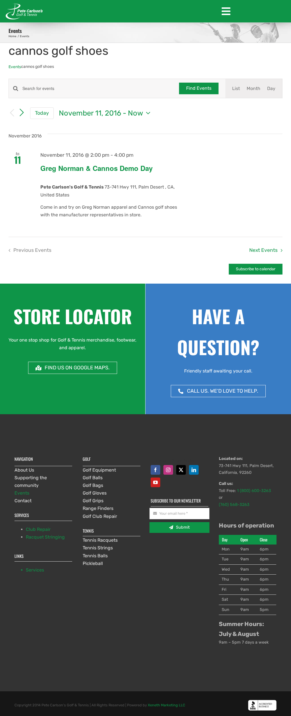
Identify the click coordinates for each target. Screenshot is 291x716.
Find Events (198, 88)
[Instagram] (168, 470)
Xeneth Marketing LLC (166, 705)
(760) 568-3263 (234, 504)
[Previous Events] (12, 113)
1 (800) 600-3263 (254, 490)
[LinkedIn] (194, 470)
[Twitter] (181, 470)
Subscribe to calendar (255, 269)
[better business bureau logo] (262, 702)
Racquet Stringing (45, 537)
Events (15, 66)
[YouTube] (155, 482)
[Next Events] (21, 112)
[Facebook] (155, 470)
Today (42, 113)
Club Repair (38, 529)
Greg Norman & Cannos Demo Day (96, 168)
